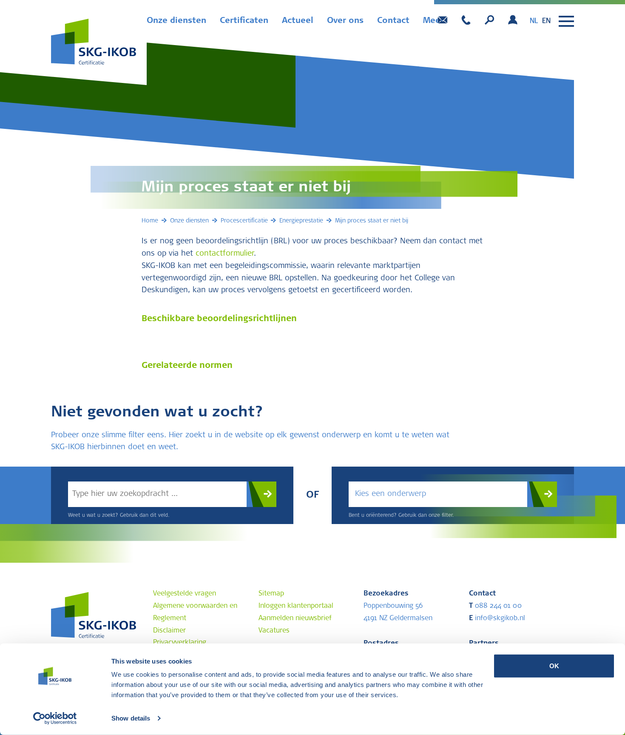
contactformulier (225, 254)
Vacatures (274, 630)
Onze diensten (176, 21)
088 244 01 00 (495, 606)
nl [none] (534, 21)
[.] (261, 494)
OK (554, 665)
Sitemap (271, 593)
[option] (546, 21)
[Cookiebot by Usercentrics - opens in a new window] (55, 718)
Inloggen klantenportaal (296, 606)
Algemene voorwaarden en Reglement (195, 612)
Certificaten (244, 21)
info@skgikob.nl (497, 618)
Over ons (345, 21)
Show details (130, 718)
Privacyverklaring (179, 642)
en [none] (546, 21)
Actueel (297, 21)
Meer (433, 21)
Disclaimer (169, 630)
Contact (393, 21)
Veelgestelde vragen (184, 593)
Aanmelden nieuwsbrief (295, 618)
